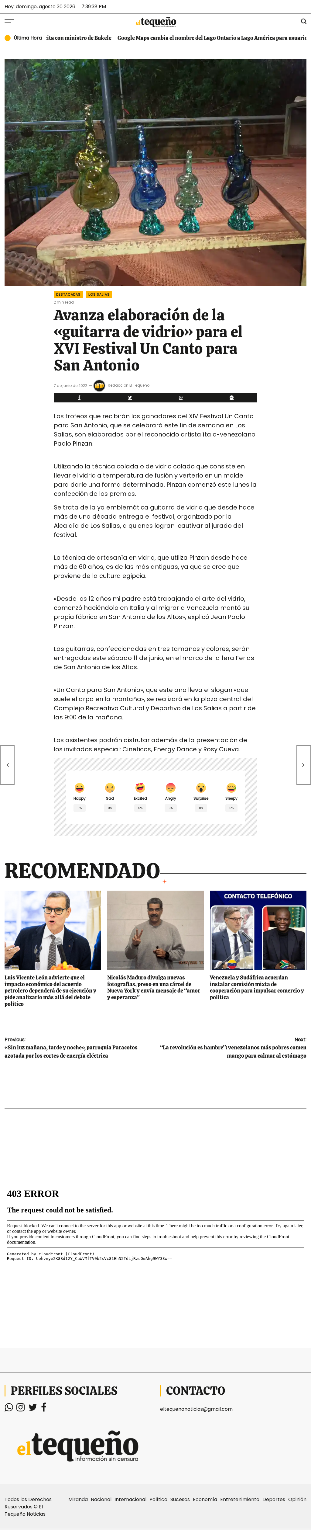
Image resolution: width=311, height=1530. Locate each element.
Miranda (78, 1499)
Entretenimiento (239, 1499)
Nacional (101, 1499)
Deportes (273, 1499)
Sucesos (180, 1499)
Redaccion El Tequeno (128, 385)
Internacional (130, 1499)
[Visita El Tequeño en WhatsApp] (9, 1409)
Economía (205, 1499)
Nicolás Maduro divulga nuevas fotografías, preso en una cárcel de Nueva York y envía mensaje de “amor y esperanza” (153, 987)
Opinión (297, 1499)
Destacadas (68, 294)
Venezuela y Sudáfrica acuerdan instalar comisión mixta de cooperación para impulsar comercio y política (257, 987)
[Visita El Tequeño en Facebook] (43, 1409)
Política (158, 1499)
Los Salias (99, 294)
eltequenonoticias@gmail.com (196, 1409)
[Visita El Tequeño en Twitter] (32, 1409)
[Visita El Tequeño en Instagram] (20, 1409)
